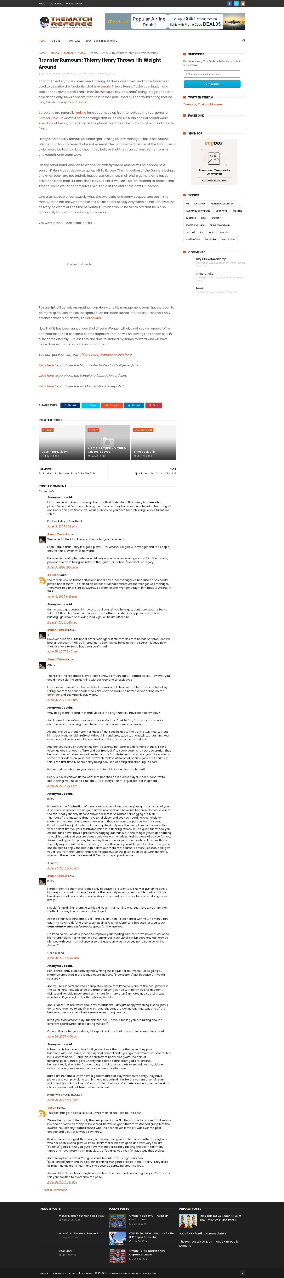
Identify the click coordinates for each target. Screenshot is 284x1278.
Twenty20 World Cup (197, 210)
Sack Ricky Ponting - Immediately (202, 1233)
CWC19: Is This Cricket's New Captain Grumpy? (147, 1253)
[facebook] (229, 3)
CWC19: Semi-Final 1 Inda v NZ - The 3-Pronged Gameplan (151, 1235)
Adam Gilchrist (143, 430)
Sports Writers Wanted (102, 40)
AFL (187, 203)
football (68, 53)
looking (80, 112)
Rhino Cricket (205, 273)
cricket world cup (220, 225)
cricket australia (195, 225)
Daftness (200, 203)
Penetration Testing (51, 1273)
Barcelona (79, 102)
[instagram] (243, 3)
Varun (51, 1108)
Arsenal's (104, 86)
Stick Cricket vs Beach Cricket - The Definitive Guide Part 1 (222, 1218)
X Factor (53, 575)
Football (74, 40)
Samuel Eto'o (48, 118)
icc (201, 232)
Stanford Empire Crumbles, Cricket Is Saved (107, 450)
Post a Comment (55, 1190)
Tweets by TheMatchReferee (203, 104)
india (211, 232)
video (81, 53)
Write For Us (74, 3)
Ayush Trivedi (57, 534)
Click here (46, 365)
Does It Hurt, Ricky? (55, 452)
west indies (229, 239)
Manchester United (222, 203)
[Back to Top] (242, 1273)
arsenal (55, 53)
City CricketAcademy (211, 259)
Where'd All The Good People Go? (80, 1233)
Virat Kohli (221, 210)
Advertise (56, 3)
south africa (192, 239)
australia (190, 217)
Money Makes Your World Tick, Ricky (82, 1216)
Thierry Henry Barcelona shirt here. (106, 354)
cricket (56, 40)
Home (42, 40)
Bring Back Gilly (145, 452)
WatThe (237, 210)
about (43, 3)
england (47, 430)
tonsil (200, 288)
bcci (203, 217)
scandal (224, 232)
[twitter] (236, 3)
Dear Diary (65, 1251)
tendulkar (211, 239)
